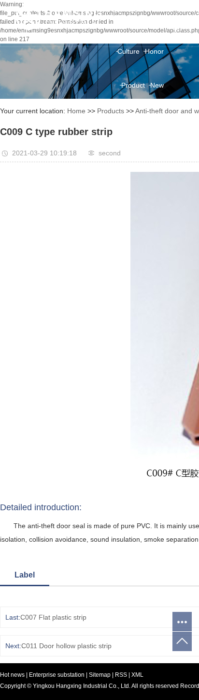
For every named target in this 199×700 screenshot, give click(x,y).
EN (177, 17)
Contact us (147, 153)
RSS (121, 674)
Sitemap (100, 674)
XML (137, 674)
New (157, 85)
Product (133, 85)
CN (177, 7)
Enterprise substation (57, 674)
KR (177, 27)
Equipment (147, 119)
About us (150, 17)
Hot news (12, 674)
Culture (128, 51)
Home (122, 17)
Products (110, 111)
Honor (154, 51)
